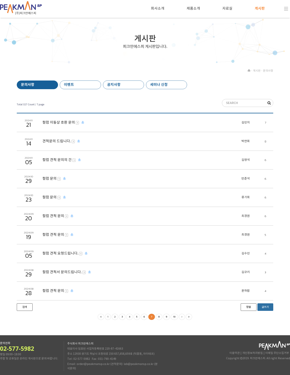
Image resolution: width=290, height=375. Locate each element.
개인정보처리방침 (252, 353)
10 (174, 317)
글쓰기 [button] (265, 307)
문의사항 (27, 84)
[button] (25, 307)
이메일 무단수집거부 (277, 353)
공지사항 (114, 84)
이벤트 (69, 84)
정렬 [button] (248, 307)
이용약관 (234, 353)
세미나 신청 (159, 84)
